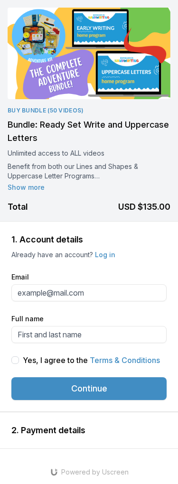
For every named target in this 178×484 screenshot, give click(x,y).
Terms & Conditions (125, 360)
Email (20, 277)
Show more (26, 187)
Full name (27, 319)
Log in (105, 255)
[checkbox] (15, 360)
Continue (89, 388)
